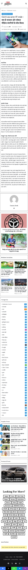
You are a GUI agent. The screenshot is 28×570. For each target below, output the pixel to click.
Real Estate (5, 357)
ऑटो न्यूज (4, 362)
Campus (4, 412)
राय (3, 390)
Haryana (4, 340)
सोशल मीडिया (4, 337)
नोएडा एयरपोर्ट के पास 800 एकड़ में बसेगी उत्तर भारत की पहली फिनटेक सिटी (6, 288)
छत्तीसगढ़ (4, 327)
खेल (3, 415)
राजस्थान (4, 350)
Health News (5, 410)
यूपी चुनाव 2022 (5, 322)
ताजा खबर (4, 306)
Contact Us (22, 559)
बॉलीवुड (3, 397)
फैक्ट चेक (4, 405)
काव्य (3, 335)
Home (4, 10)
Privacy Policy (14, 559)
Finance (4, 395)
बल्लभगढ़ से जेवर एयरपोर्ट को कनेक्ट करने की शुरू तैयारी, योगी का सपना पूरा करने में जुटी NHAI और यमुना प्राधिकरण (21, 289)
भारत (3, 309)
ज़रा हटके (4, 329)
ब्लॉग (3, 375)
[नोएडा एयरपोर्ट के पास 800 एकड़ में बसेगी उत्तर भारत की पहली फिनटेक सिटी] (7, 282)
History (4, 377)
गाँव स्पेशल (4, 385)
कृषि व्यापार (4, 360)
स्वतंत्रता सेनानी (5, 407)
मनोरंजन (3, 380)
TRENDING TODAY (11, 10)
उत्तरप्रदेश (4, 311)
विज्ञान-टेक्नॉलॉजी (5, 365)
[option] (14, 473)
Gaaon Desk (6, 26)
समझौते (3, 352)
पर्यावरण (3, 387)
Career (4, 324)
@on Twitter (5, 542)
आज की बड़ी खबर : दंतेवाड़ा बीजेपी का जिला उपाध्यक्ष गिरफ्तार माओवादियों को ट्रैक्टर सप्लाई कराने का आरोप (18, 427)
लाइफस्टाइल (4, 382)
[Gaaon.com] (8, 3)
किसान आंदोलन (5, 392)
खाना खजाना (4, 345)
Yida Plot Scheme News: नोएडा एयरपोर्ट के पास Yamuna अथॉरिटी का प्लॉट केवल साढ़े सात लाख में (7, 272)
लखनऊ (4, 317)
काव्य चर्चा (4, 332)
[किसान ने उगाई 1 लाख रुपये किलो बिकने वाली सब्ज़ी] (5, 447)
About (10, 557)
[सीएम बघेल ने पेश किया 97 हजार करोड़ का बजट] (5, 453)
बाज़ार (3, 355)
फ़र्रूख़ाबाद (4, 314)
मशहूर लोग (4, 400)
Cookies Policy (6, 559)
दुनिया (3, 402)
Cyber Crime (5, 367)
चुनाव (3, 372)
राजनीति (3, 370)
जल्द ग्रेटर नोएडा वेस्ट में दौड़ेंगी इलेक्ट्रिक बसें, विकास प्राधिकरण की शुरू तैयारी (20, 271)
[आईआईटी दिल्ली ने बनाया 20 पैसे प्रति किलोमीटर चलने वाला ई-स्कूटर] (5, 441)
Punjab (4, 347)
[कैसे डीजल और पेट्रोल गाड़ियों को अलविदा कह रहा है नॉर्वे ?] (5, 435)
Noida (4, 319)
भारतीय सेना (4, 342)
